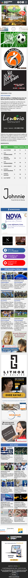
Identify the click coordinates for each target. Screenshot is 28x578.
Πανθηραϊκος (5, 282)
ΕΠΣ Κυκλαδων (5, 95)
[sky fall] (15, 29)
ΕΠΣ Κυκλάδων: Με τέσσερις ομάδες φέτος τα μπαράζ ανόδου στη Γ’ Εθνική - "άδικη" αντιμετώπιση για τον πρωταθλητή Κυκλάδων (7, 325)
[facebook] (18, 2)
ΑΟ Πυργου (4, 300)
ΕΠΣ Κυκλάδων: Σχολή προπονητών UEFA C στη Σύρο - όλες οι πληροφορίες (20, 286)
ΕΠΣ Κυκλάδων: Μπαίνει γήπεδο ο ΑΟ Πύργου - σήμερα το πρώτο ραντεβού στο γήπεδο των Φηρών (20, 305)
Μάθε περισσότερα (14, 576)
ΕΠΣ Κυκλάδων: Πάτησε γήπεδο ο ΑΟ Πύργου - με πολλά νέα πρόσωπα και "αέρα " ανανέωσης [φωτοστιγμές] (7, 305)
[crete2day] (18, 531)
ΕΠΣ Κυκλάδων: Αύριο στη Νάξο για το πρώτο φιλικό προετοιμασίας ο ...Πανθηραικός (7, 286)
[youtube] (21, 2)
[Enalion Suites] (5, 29)
